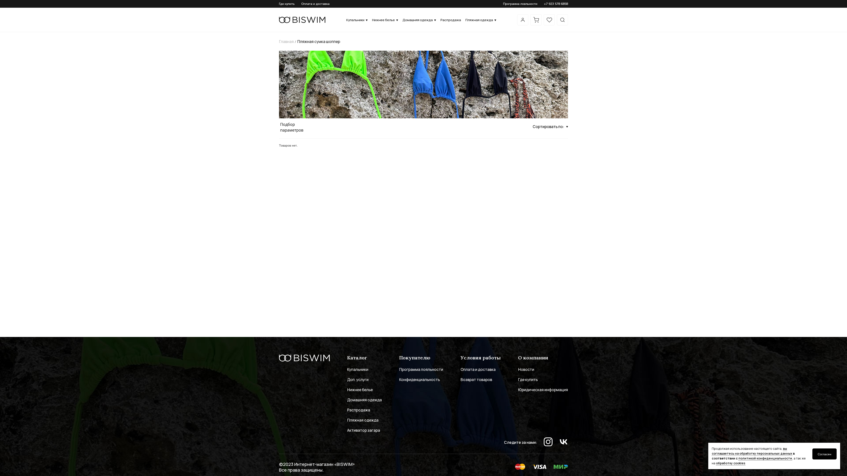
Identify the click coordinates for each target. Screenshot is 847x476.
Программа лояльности (520, 4)
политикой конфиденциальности (765, 458)
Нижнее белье (383, 20)
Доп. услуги (358, 379)
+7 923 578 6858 (556, 4)
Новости (526, 369)
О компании (533, 358)
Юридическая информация (543, 389)
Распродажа (450, 20)
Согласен (824, 454)
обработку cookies (730, 463)
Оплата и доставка (315, 4)
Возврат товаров (476, 379)
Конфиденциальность (419, 379)
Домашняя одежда (418, 20)
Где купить (287, 4)
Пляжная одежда (479, 20)
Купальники (355, 20)
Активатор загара (363, 430)
